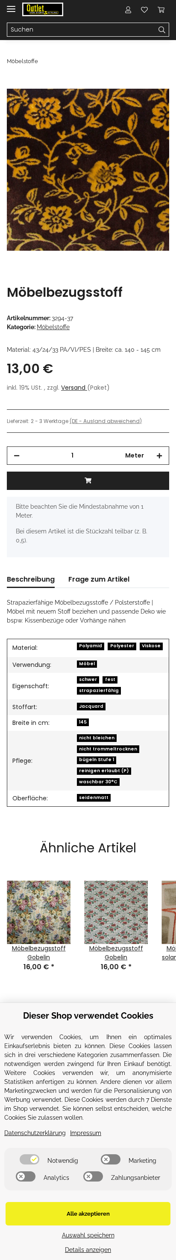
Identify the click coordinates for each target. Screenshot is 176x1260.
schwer (88, 679)
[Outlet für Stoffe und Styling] (42, 9)
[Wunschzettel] (144, 9)
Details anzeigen (88, 1249)
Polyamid (90, 646)
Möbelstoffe (53, 327)
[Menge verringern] (16, 455)
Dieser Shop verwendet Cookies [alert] (88, 1016)
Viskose (151, 646)
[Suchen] (162, 30)
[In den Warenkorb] (14, 84)
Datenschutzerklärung (35, 1133)
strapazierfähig (99, 690)
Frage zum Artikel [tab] (98, 579)
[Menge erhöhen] (159, 455)
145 (83, 722)
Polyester (122, 646)
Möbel (87, 663)
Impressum (85, 1133)
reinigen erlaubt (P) (104, 771)
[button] (128, 9)
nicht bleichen (96, 738)
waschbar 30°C (98, 782)
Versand (74, 387)
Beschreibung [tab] (31, 579)
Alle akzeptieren (88, 1214)
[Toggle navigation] (11, 5)
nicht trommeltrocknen (108, 749)
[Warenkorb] (161, 9)
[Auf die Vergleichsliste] (129, 105)
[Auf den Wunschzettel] (151, 105)
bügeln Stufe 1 (96, 759)
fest (110, 679)
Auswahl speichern (88, 1235)
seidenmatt (94, 797)
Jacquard (91, 706)
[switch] (29, 1159)
